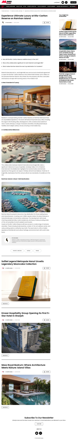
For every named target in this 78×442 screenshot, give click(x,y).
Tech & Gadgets (41, 6)
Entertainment (51, 6)
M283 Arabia (10, 268)
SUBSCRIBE (73, 2)
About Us (39, 429)
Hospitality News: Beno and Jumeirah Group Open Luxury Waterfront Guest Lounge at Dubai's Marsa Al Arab (67, 54)
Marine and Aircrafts (62, 6)
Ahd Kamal (9, 22)
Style (24, 6)
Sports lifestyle (31, 6)
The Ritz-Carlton (17, 250)
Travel (37, 250)
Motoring (72, 6)
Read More (5, 303)
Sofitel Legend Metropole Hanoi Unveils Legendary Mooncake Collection (67, 33)
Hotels (28, 250)
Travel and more (10, 6)
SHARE (47, 22)
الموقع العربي (56, 2)
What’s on (19, 6)
